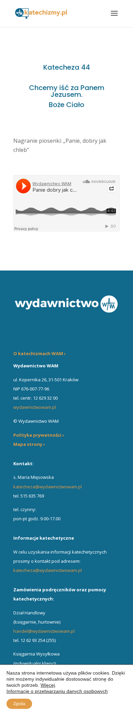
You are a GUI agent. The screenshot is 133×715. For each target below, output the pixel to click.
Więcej (48, 685)
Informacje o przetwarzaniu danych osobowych (57, 691)
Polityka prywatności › (38, 435)
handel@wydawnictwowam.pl (44, 631)
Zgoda (19, 703)
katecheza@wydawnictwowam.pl (47, 487)
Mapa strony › (29, 444)
